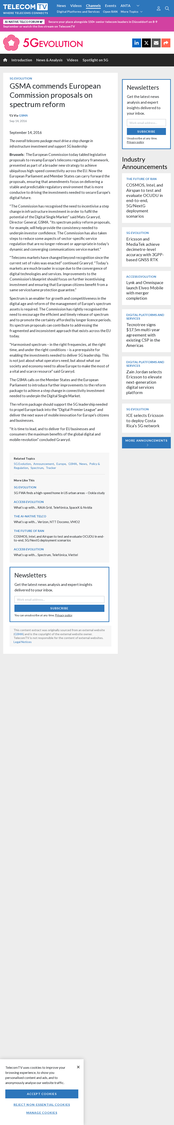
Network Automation (143, 13)
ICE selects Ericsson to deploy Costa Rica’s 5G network (144, 420)
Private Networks (65, 21)
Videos (76, 5)
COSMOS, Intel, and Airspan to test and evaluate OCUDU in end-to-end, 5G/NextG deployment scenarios (59, 538)
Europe (61, 464)
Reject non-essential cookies (42, 1104)
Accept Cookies (42, 1094)
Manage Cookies (41, 1112)
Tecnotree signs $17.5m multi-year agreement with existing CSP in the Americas (143, 335)
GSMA (23, 115)
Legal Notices (23, 642)
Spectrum (37, 468)
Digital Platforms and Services (78, 11)
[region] (42, 1092)
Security (89, 21)
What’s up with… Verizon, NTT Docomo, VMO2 (47, 522)
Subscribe (59, 608)
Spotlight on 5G (95, 60)
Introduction (21, 60)
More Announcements (146, 440)
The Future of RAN (29, 531)
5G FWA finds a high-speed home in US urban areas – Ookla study (59, 493)
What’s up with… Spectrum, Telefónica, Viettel (46, 555)
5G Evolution (21, 78)
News (61, 5)
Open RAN (110, 11)
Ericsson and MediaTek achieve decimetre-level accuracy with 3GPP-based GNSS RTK (145, 249)
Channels (93, 5)
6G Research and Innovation (26, 21)
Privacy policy (63, 615)
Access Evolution (29, 502)
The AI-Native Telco (30, 516)
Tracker (51, 468)
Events (110, 5)
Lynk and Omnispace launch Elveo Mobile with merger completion (144, 290)
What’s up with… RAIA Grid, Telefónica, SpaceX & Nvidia (53, 507)
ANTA (125, 5)
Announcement (43, 464)
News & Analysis (49, 60)
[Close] (78, 1067)
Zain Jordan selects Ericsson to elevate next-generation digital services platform (144, 382)
